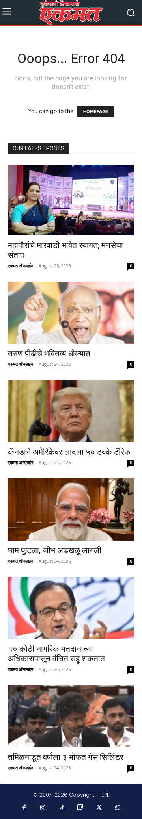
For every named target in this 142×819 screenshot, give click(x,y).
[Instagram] (43, 807)
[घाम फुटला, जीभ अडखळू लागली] (71, 509)
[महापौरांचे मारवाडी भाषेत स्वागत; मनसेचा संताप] (71, 200)
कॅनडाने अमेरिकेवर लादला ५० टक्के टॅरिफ (69, 452)
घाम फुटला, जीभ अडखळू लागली (54, 550)
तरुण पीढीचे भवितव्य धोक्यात (49, 353)
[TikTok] (61, 807)
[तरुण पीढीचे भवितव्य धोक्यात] (71, 313)
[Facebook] (24, 807)
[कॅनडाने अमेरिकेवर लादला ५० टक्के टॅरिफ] (71, 411)
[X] (99, 807)
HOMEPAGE (95, 111)
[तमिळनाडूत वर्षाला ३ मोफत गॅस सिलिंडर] (71, 716)
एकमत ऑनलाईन (20, 266)
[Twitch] (80, 807)
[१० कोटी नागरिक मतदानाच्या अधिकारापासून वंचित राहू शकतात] (71, 608)
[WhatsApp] (117, 807)
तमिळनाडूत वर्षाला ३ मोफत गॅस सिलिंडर (65, 757)
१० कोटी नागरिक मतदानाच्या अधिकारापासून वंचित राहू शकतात (56, 653)
